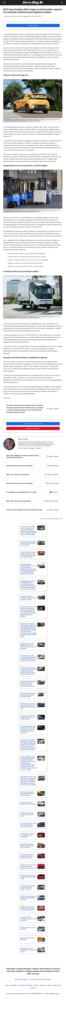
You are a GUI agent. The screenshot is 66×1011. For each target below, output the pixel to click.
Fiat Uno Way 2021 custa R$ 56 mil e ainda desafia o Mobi (28, 876)
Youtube (33, 988)
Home (40, 518)
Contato (25, 448)
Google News (57, 985)
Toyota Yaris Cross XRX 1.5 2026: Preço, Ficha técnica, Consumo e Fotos (28, 866)
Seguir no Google (53, 408)
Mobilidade (26, 16)
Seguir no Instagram (52, 474)
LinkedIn (38, 448)
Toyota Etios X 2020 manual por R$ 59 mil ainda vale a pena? (26, 856)
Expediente (13, 985)
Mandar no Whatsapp (33, 428)
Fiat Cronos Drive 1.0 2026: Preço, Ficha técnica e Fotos (28, 949)
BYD (20, 16)
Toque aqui (34, 407)
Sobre (44, 518)
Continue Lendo (33, 25)
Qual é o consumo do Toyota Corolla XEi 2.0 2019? (27, 814)
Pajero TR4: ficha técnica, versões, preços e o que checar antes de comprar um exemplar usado (28, 554)
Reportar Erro (49, 518)
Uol (9, 398)
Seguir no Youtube (53, 483)
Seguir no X (55, 492)
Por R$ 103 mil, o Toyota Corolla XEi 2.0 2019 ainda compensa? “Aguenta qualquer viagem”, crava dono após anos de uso (28, 671)
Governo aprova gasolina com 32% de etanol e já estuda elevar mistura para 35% (28, 706)
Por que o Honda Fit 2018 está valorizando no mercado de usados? (28, 824)
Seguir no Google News (52, 501)
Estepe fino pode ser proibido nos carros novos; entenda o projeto (28, 597)
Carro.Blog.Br (24, 979)
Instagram (32, 448)
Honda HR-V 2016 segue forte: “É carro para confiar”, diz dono (27, 887)
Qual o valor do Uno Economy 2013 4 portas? (28, 803)
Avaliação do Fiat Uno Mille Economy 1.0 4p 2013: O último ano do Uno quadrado (28, 646)
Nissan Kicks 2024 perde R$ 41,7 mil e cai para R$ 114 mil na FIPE (28, 543)
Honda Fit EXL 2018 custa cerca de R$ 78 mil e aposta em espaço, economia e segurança (28, 683)
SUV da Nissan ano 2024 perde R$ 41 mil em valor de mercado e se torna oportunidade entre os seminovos (28, 729)
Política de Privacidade (25, 985)
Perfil (19, 448)
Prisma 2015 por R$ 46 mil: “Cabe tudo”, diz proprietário (27, 835)
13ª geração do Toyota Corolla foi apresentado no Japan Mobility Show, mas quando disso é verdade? (28, 658)
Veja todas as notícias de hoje (33, 423)
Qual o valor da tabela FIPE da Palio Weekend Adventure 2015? (27, 793)
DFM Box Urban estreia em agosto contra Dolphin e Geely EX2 (28, 897)
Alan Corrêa (14, 16)
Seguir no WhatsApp (52, 465)
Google (49, 985)
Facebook (43, 985)
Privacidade (55, 518)
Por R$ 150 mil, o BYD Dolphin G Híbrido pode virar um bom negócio (27, 908)
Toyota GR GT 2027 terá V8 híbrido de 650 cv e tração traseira (27, 717)
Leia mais (35, 974)
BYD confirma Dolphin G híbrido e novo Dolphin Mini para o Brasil (27, 694)
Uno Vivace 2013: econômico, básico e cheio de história (28, 918)
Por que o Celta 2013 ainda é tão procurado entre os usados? (27, 845)
